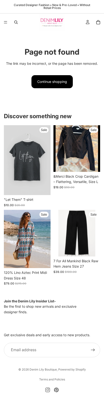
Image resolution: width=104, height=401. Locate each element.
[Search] (16, 22)
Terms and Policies (52, 379)
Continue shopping (52, 82)
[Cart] (98, 22)
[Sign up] (93, 350)
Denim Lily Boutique (43, 369)
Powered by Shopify (72, 369)
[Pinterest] (56, 390)
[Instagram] (48, 390)
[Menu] (5, 22)
